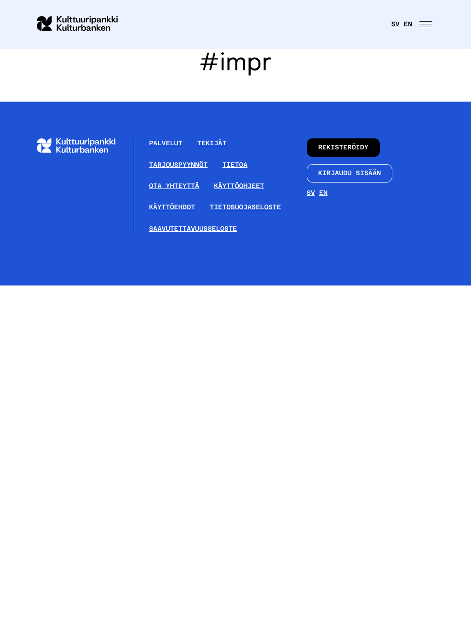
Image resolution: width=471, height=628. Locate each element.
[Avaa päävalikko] (426, 24)
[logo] (83, 24)
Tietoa (234, 165)
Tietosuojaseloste (245, 207)
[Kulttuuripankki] (83, 150)
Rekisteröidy (343, 147)
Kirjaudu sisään (349, 173)
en (408, 24)
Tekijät (212, 143)
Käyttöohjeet (239, 186)
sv (395, 24)
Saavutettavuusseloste (193, 229)
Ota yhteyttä (174, 186)
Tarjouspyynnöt (178, 165)
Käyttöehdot (172, 207)
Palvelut (166, 143)
